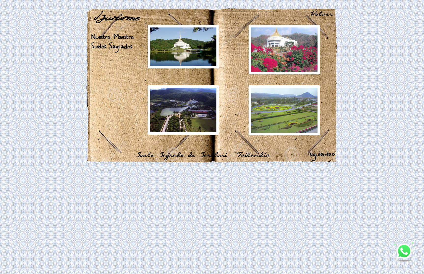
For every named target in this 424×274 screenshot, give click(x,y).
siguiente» (322, 154)
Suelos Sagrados (111, 46)
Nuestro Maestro (112, 37)
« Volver (317, 14)
